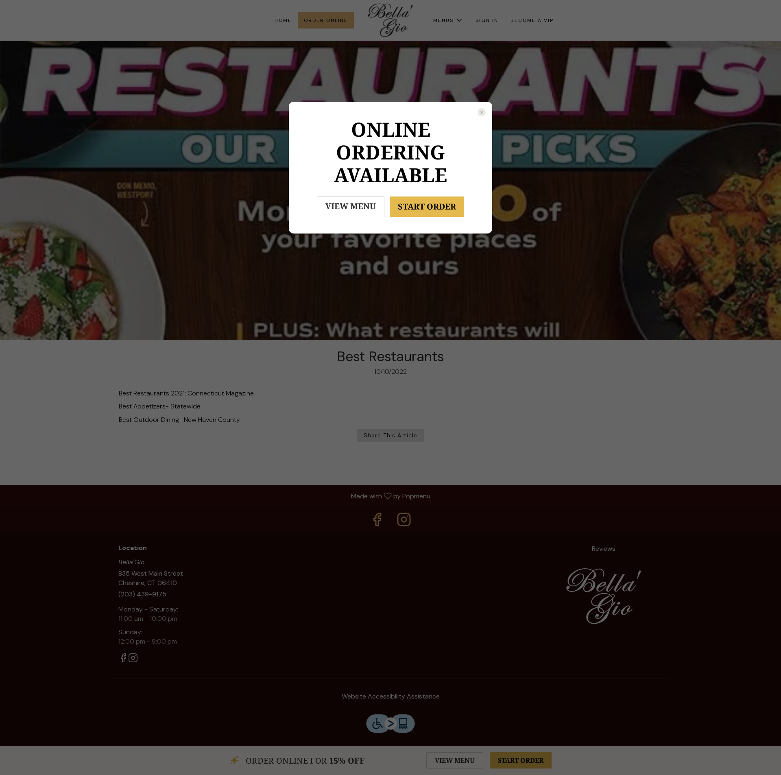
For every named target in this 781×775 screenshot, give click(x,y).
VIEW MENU (350, 206)
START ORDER (427, 206)
